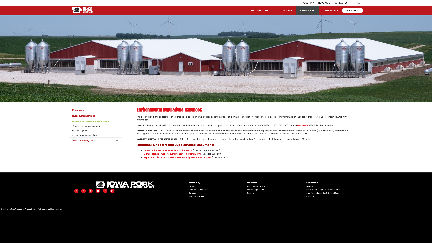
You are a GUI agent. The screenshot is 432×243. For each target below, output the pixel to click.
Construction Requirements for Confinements (168, 150)
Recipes (191, 186)
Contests (192, 193)
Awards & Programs (256, 186)
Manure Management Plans (84, 135)
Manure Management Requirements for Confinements (172, 154)
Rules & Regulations (255, 189)
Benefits (309, 186)
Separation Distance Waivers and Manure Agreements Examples (177, 157)
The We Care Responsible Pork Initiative (323, 189)
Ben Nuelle (302, 125)
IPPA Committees (196, 196)
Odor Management (80, 130)
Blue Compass (56, 209)
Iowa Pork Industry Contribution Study (322, 193)
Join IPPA (310, 196)
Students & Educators (198, 189)
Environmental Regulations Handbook (90, 121)
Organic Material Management (86, 126)
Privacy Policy (30, 209)
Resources (251, 193)
